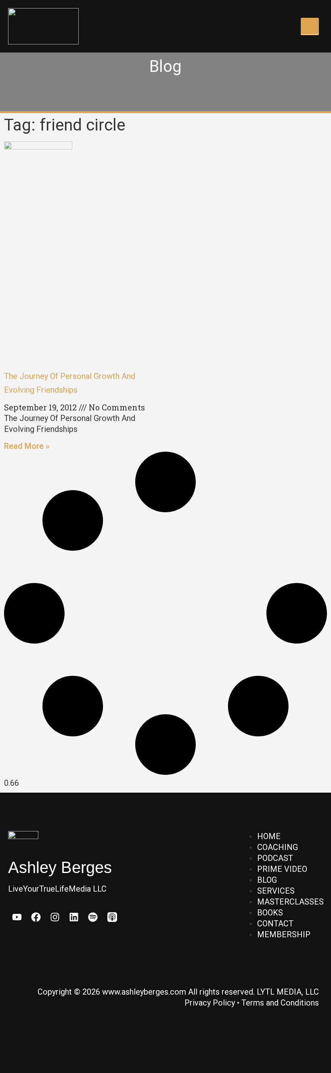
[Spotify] (93, 917)
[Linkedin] (74, 917)
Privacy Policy (209, 1003)
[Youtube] (16, 917)
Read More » (27, 446)
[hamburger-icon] (310, 26)
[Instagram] (54, 917)
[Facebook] (35, 917)
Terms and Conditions (280, 1003)
